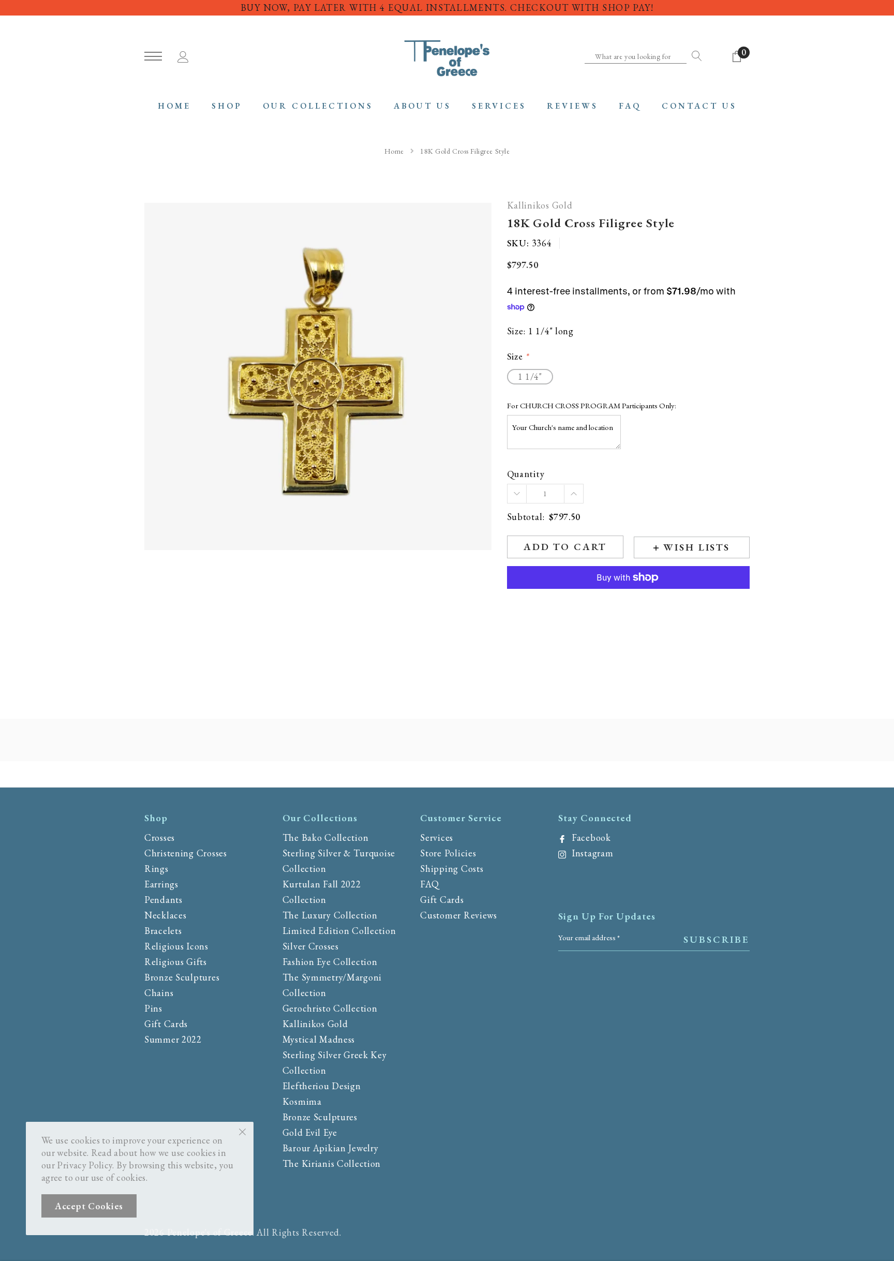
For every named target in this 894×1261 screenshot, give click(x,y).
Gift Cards (166, 1024)
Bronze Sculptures (181, 977)
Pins (153, 1008)
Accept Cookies (89, 1206)
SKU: (518, 243)
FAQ (429, 884)
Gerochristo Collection (330, 1008)
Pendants (163, 900)
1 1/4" (530, 376)
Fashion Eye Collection (330, 962)
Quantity (526, 474)
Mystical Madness (318, 1039)
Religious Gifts (175, 962)
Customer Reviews (458, 915)
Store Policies (448, 853)
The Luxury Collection (330, 915)
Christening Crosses (185, 853)
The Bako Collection (325, 837)
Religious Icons (176, 946)
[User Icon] (183, 55)
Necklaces (165, 915)
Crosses (159, 837)
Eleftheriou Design (321, 1086)
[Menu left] (153, 56)
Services (436, 837)
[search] (694, 56)
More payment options (628, 603)
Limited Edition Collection (339, 931)
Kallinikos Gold (540, 205)
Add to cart (565, 546)
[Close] (242, 1131)
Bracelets (163, 931)
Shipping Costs (451, 868)
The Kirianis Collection (331, 1163)
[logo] (447, 57)
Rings (156, 868)
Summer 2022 (173, 1039)
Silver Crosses (310, 946)
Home (394, 151)
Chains (158, 993)
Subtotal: (526, 517)
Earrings (161, 884)
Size (518, 356)
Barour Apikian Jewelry (330, 1148)
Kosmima (302, 1101)
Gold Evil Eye (309, 1132)
